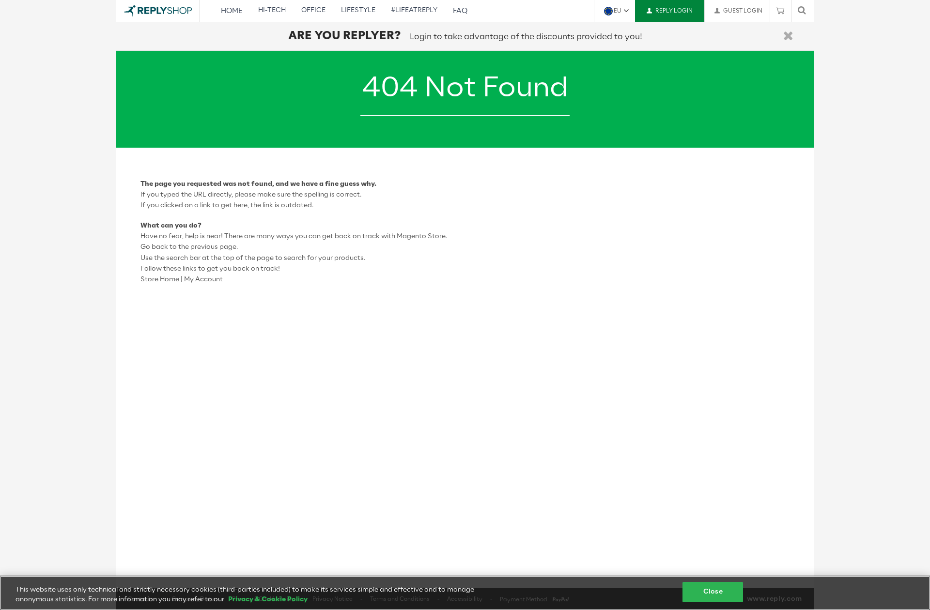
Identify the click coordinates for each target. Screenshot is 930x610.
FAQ (460, 11)
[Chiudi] (788, 36)
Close (713, 591)
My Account (203, 279)
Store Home (159, 279)
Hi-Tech (272, 10)
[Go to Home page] (158, 11)
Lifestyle (358, 10)
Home (232, 11)
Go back (154, 247)
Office (313, 10)
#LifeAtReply (414, 10)
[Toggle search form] (802, 10)
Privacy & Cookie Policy (268, 599)
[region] (465, 593)
